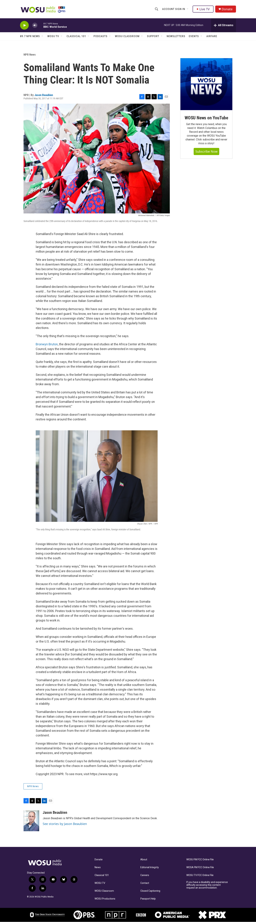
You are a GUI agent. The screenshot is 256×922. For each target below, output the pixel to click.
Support (153, 36)
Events (194, 36)
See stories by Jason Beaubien (65, 824)
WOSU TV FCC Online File (200, 875)
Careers (144, 875)
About (143, 859)
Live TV (204, 9)
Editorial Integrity (149, 867)
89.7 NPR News (30, 36)
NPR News (30, 54)
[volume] (35, 25)
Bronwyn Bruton (47, 344)
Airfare (211, 36)
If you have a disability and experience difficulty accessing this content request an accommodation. (207, 885)
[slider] (40, 25)
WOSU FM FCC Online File (200, 859)
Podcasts (100, 36)
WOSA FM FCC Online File (200, 867)
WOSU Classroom (127, 36)
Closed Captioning (150, 891)
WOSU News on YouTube (206, 117)
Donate (227, 9)
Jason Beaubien (43, 95)
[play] (24, 25)
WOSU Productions (105, 898)
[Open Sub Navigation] (187, 9)
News (98, 867)
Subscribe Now (206, 151)
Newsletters (176, 36)
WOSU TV (53, 36)
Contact (144, 883)
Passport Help (148, 898)
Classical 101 (76, 36)
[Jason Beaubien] (31, 820)
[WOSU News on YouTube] (206, 84)
